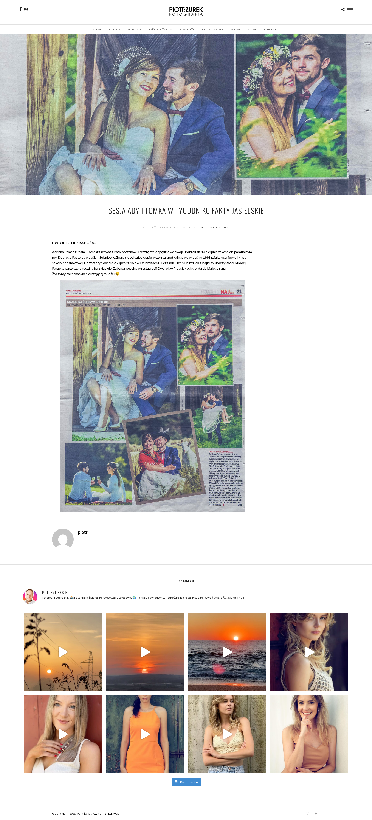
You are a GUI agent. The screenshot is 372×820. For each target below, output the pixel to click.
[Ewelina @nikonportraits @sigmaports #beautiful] (309, 734)
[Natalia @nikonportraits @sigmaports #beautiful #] (145, 734)
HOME (97, 29)
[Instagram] (26, 9)
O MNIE (115, 29)
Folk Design (213, 29)
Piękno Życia (160, 29)
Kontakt (272, 29)
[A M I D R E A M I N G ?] (145, 652)
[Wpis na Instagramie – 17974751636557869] (63, 652)
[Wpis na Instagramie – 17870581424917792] (63, 734)
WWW (235, 29)
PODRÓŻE (187, 29)
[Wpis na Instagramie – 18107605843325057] (227, 652)
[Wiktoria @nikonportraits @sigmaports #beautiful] (309, 652)
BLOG (252, 29)
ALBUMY (135, 29)
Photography (214, 227)
